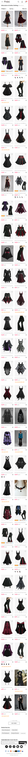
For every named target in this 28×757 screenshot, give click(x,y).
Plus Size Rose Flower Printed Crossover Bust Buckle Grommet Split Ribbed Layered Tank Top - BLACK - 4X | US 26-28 (21, 712)
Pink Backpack (5, 733)
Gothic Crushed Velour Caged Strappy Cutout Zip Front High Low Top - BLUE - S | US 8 (21, 448)
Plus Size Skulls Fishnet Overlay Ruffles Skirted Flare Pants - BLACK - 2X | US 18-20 (21, 333)
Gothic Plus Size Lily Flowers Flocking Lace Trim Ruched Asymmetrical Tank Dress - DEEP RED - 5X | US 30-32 (21, 308)
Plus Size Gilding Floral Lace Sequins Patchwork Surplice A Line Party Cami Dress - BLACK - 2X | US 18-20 (7, 51)
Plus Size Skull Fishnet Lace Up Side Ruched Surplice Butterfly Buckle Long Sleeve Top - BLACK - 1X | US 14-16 (7, 240)
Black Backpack (6, 730)
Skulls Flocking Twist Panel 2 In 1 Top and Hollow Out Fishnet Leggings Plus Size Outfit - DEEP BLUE (21, 522)
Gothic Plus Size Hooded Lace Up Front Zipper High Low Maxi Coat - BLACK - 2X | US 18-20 (7, 497)
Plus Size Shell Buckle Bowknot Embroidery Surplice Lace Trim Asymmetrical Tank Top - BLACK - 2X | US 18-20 (21, 355)
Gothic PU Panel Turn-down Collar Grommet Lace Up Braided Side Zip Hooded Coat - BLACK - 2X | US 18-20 (21, 425)
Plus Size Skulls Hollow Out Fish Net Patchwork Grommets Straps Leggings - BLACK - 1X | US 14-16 (21, 98)
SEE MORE (14, 723)
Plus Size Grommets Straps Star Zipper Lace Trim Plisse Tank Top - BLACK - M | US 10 (7, 687)
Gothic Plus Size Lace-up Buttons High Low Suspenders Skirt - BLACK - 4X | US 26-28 (7, 472)
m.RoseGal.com (8, 2)
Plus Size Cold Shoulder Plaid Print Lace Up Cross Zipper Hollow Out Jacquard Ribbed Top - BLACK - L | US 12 (7, 712)
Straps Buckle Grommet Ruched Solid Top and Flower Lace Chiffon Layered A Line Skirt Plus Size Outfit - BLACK (21, 567)
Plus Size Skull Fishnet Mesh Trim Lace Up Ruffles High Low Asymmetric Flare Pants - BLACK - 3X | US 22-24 (21, 660)
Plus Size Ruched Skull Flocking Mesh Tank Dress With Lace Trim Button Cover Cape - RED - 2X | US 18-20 (7, 28)
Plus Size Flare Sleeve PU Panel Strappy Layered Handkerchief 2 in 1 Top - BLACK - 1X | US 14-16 (21, 472)
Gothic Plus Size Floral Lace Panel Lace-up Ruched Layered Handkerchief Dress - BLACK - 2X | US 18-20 (21, 403)
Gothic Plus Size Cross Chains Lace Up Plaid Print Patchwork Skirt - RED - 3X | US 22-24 (21, 170)
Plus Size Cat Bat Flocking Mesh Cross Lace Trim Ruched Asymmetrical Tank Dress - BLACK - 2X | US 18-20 (7, 193)
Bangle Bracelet (15, 733)
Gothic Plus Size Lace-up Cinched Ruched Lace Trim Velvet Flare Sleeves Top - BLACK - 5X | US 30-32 (21, 637)
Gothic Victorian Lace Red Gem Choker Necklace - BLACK (21, 497)
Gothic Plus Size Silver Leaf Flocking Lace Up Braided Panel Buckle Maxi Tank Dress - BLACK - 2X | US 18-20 (7, 567)
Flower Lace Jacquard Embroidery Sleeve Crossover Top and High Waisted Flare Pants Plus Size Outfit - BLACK (21, 73)
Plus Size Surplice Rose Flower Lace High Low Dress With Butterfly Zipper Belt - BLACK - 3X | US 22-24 (7, 333)
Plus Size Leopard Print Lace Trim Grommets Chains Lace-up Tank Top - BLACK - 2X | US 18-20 (7, 123)
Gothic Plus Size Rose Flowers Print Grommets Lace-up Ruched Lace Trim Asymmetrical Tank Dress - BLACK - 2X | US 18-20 (21, 592)
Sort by (11, 8)
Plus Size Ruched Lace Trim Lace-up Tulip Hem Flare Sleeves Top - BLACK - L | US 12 (7, 308)
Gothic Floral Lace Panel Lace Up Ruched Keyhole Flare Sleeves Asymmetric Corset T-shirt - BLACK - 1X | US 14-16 (7, 263)
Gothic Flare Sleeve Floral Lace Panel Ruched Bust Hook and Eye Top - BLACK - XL (21, 687)
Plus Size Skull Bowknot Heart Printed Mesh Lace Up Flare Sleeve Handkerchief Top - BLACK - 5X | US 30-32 (21, 378)
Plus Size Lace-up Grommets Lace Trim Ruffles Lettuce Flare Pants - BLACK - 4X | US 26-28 (7, 615)
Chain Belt (14, 730)
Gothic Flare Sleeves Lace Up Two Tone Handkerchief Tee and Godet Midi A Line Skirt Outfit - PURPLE (7, 73)
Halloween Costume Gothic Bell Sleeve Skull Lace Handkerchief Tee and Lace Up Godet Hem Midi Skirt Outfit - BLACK (21, 51)
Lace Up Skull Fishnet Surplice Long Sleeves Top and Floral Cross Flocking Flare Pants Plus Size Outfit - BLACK (7, 545)
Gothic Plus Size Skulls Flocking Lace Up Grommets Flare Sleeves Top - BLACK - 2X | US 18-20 (7, 355)
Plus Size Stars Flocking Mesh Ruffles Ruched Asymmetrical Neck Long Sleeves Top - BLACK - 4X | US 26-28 (7, 285)
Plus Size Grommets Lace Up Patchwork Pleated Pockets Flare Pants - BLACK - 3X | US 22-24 (21, 263)
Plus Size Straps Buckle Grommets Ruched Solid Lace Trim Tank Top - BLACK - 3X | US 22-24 (7, 170)
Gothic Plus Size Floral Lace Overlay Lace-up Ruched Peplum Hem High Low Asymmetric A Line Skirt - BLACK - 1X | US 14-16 (7, 378)
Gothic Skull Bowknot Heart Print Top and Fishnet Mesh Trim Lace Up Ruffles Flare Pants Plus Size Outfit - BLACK (21, 193)
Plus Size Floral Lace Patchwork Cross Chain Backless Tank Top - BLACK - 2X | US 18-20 (21, 145)
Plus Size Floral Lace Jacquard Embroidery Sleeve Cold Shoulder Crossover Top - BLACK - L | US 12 (7, 98)
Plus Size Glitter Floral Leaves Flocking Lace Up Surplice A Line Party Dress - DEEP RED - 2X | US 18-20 (21, 28)
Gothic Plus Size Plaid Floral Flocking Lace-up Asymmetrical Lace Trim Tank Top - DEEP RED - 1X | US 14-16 (7, 403)
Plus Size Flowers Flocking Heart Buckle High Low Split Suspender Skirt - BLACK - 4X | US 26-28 (21, 545)
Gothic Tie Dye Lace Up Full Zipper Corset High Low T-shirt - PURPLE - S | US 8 (7, 448)
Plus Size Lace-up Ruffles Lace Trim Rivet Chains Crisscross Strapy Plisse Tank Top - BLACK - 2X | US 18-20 (21, 123)
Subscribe (23, 742)
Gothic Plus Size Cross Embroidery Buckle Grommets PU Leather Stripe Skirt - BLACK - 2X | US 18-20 (7, 592)
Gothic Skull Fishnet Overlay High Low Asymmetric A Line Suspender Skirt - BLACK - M (7, 145)
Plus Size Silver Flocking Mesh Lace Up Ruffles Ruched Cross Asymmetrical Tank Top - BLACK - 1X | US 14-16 (21, 615)
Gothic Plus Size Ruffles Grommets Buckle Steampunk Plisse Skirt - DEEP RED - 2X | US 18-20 (7, 637)
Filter (23, 8)
